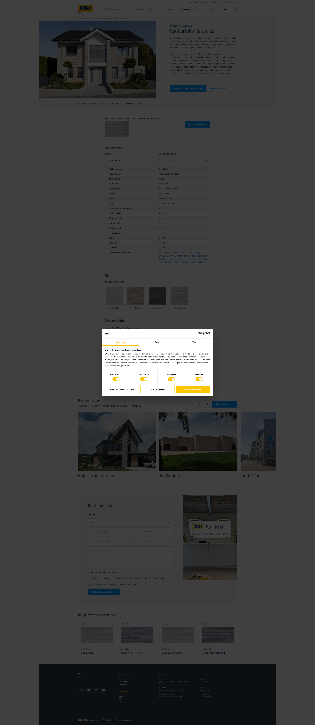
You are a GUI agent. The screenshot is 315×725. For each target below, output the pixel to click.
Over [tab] (194, 342)
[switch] (143, 380)
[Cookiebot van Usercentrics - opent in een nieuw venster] (199, 334)
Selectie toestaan (157, 389)
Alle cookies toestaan (193, 389)
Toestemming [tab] (120, 342)
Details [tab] (158, 342)
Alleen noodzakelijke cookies (122, 389)
